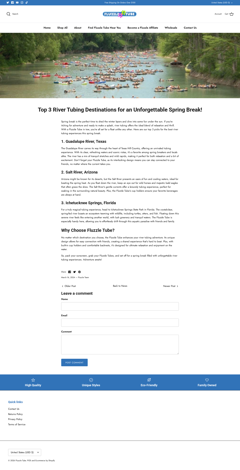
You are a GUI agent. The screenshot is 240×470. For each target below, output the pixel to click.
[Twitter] (8, 2)
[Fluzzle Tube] (120, 14)
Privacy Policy (15, 419)
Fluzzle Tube (21, 460)
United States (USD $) (220, 2)
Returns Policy (15, 414)
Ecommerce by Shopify (45, 460)
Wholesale (171, 28)
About (77, 28)
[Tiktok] (26, 2)
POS (29, 460)
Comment (66, 331)
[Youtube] (17, 2)
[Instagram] (22, 2)
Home (47, 28)
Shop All (62, 28)
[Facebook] (12, 2)
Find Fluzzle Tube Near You (104, 28)
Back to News (120, 286)
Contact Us (190, 28)
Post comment (74, 362)
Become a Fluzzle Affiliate (143, 28)
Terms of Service (16, 424)
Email (64, 315)
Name (64, 299)
